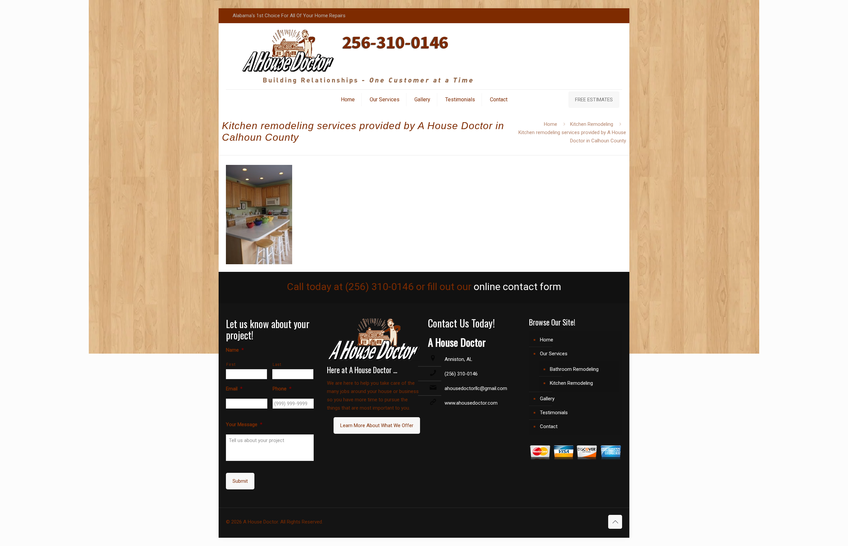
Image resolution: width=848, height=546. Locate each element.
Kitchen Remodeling (591, 124)
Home (550, 124)
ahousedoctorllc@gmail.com (476, 388)
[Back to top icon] (615, 522)
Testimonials (554, 413)
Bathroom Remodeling (574, 369)
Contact (548, 426)
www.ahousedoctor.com (471, 403)
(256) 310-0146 (461, 374)
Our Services (553, 354)
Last (277, 364)
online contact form (517, 286)
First (231, 364)
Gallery (547, 399)
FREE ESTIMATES (594, 100)
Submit (240, 481)
